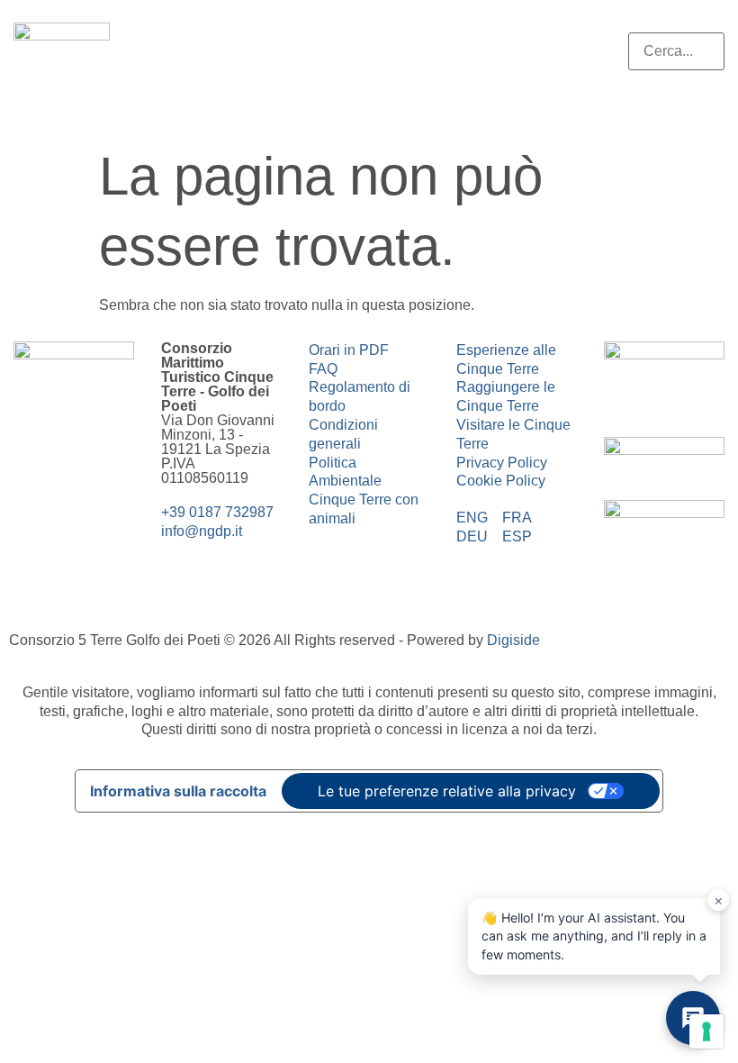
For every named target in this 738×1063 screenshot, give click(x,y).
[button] (676, 23)
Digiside (513, 640)
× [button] (719, 900)
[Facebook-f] (36, 492)
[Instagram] (84, 492)
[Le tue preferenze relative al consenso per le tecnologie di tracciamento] (706, 1031)
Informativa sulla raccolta (178, 791)
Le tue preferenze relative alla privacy (447, 791)
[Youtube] (36, 543)
